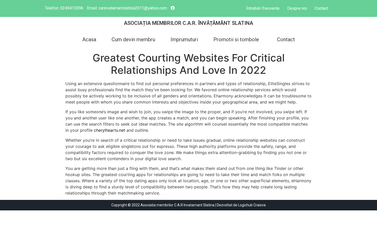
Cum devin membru (133, 39)
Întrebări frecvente (263, 8)
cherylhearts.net (109, 130)
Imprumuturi (184, 39)
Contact (321, 8)
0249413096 (71, 8)
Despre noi (297, 8)
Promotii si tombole (236, 39)
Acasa (89, 39)
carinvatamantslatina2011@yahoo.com (132, 8)
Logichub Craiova (252, 205)
